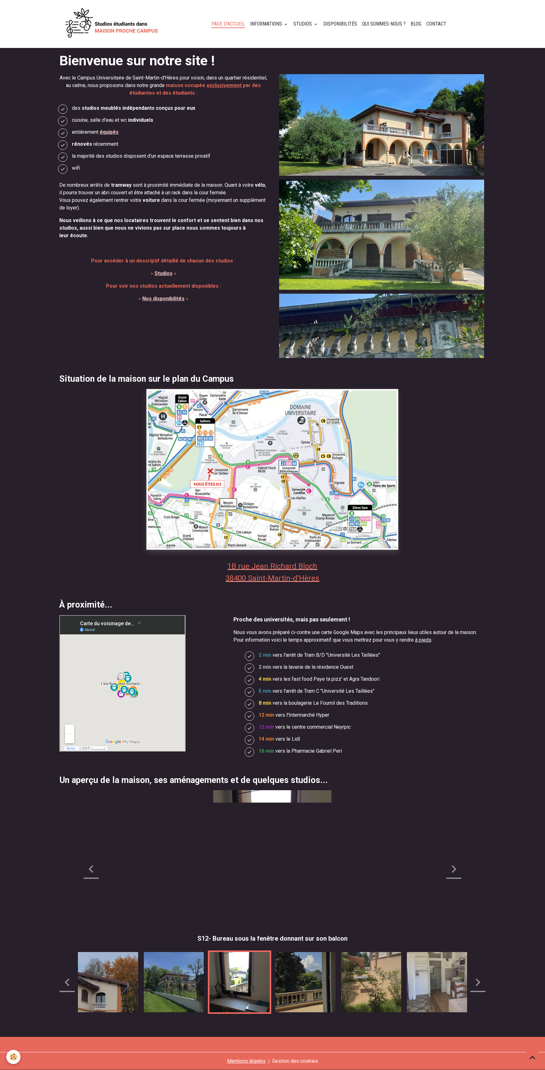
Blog (416, 24)
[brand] (113, 24)
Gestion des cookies (295, 1061)
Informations (266, 24)
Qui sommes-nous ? (384, 24)
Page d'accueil (228, 24)
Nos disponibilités (163, 299)
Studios (303, 24)
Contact (436, 24)
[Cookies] (13, 1057)
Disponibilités (340, 24)
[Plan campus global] (272, 469)
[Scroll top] (532, 1057)
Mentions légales (246, 1061)
